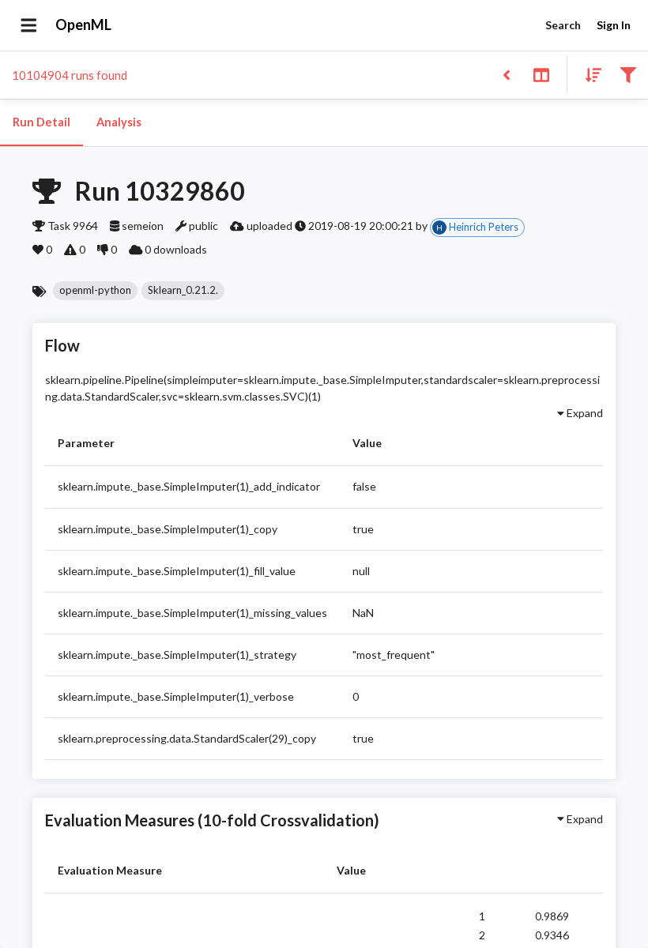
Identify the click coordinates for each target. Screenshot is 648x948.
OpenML (83, 24)
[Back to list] (506, 73)
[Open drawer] (28, 25)
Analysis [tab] (118, 122)
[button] (95, 290)
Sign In (614, 25)
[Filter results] (628, 73)
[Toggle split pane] (541, 73)
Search (563, 25)
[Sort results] (589, 73)
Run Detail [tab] (41, 122)
